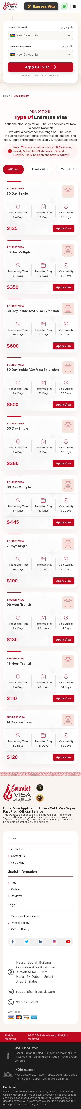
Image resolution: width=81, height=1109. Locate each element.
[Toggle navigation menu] (74, 6)
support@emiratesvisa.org (35, 991)
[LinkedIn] (40, 942)
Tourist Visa (40, 169)
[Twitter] (26, 942)
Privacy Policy (20, 922)
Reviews (16, 896)
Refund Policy (20, 929)
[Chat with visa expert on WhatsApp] (64, 6)
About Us (17, 849)
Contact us (18, 856)
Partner (15, 889)
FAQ (13, 883)
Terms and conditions (25, 916)
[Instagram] (54, 942)
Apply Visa (63, 228)
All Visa (13, 169)
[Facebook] (12, 942)
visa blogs (17, 862)
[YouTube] (68, 942)
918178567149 (27, 1002)
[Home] (10, 6)
